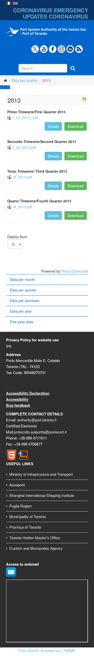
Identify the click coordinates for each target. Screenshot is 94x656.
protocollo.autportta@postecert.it (40, 431)
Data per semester (25, 300)
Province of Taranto (25, 527)
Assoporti (17, 484)
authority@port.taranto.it (36, 419)
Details (53, 126)
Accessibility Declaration (27, 393)
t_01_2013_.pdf (25, 117)
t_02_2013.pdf (24, 147)
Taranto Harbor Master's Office (34, 537)
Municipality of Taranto (27, 516)
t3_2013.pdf (22, 176)
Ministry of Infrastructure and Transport (41, 474)
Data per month (22, 279)
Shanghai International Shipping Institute (41, 495)
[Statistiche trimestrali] (84, 99)
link (9, 345)
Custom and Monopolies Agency (36, 548)
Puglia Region (20, 505)
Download (75, 126)
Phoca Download (74, 271)
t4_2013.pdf (22, 206)
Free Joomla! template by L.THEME (47, 650)
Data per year (21, 311)
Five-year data (21, 321)
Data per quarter (25, 80)
